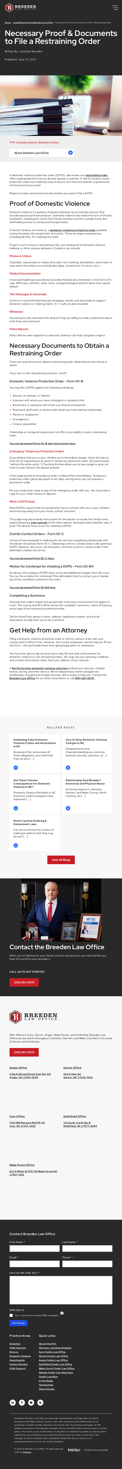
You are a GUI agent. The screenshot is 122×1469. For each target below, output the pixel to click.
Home (8, 22)
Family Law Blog (48, 1376)
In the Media (46, 1380)
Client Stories (47, 1389)
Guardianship (17, 1360)
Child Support (18, 1368)
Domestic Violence (27, 142)
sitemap (27, 1452)
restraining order (97, 175)
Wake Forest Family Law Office (57, 1368)
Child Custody (18, 1347)
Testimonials (46, 1384)
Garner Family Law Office (53, 1356)
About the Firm (47, 1343)
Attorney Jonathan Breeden (55, 1347)
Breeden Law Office (22, 678)
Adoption (15, 1343)
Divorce (14, 1352)
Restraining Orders (48, 142)
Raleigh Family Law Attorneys (56, 1372)
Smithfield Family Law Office (55, 1364)
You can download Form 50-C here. (32, 558)
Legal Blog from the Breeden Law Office (33, 22)
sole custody (39, 522)
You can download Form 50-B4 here (33, 587)
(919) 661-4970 (84, 678)
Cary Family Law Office (52, 1352)
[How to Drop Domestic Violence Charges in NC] (87, 753)
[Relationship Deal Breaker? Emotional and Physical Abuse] (87, 794)
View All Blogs (61, 860)
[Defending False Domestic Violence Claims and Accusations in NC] (35, 753)
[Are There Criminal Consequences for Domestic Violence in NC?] (35, 794)
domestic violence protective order (73, 230)
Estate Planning (19, 1364)
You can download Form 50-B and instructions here (42, 443)
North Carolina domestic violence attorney (40, 668)
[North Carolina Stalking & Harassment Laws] (35, 833)
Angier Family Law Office (53, 1360)
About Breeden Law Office (31, 152)
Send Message (18, 1323)
